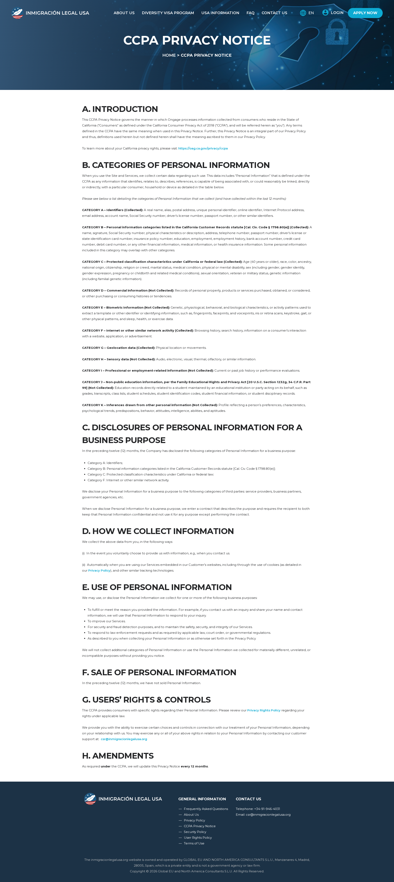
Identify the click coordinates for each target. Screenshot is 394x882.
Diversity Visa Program (168, 13)
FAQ (250, 13)
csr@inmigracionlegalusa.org (124, 739)
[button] (333, 12)
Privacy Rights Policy (264, 710)
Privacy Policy (99, 570)
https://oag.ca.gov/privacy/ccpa (203, 148)
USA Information (220, 13)
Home (169, 55)
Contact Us (274, 13)
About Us (124, 13)
